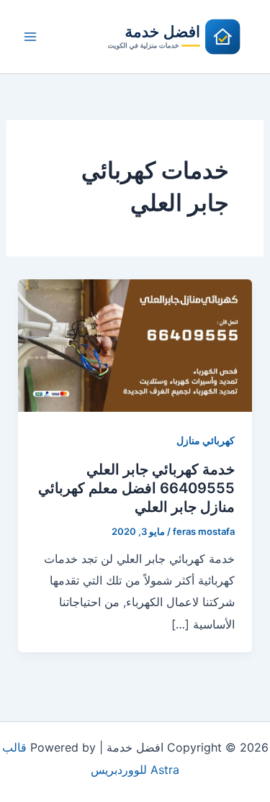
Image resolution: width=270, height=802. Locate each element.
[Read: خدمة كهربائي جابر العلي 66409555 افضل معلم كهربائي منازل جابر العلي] (135, 344)
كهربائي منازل (205, 440)
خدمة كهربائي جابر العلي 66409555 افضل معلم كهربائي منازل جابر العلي (136, 488)
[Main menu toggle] (30, 37)
